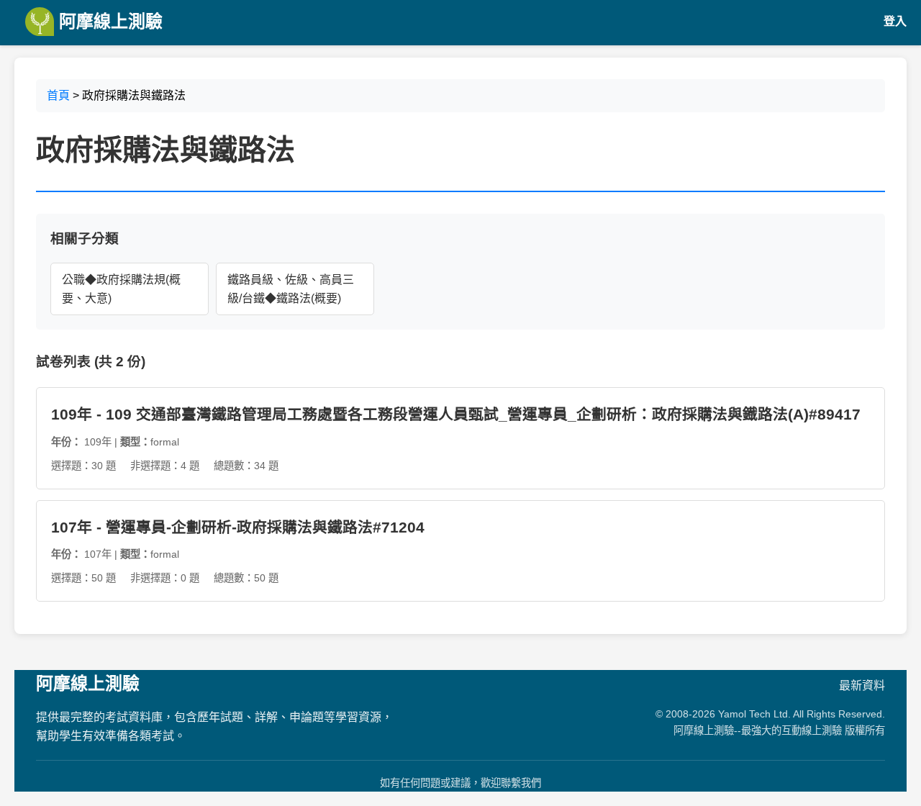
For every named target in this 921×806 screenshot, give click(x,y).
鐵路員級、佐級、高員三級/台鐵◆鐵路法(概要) (290, 288)
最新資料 (862, 685)
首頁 (58, 95)
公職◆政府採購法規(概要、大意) (121, 288)
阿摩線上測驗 (108, 21)
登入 (895, 21)
